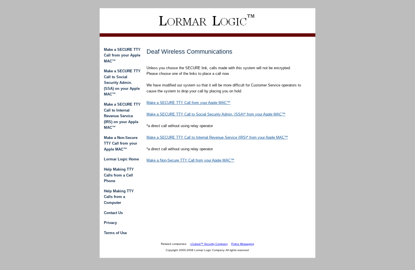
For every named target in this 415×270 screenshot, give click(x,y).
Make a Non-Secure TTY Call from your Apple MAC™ (120, 143)
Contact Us (113, 213)
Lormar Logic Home (121, 159)
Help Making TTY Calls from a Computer (119, 197)
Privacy (110, 223)
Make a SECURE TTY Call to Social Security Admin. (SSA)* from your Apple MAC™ (216, 114)
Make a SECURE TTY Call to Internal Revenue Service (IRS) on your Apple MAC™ (122, 116)
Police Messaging (242, 243)
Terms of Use (115, 233)
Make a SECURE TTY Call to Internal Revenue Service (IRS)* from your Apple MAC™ (217, 137)
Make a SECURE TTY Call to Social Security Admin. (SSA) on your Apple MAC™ (122, 82)
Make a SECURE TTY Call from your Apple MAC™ (122, 55)
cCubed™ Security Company (209, 243)
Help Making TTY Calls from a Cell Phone (119, 175)
